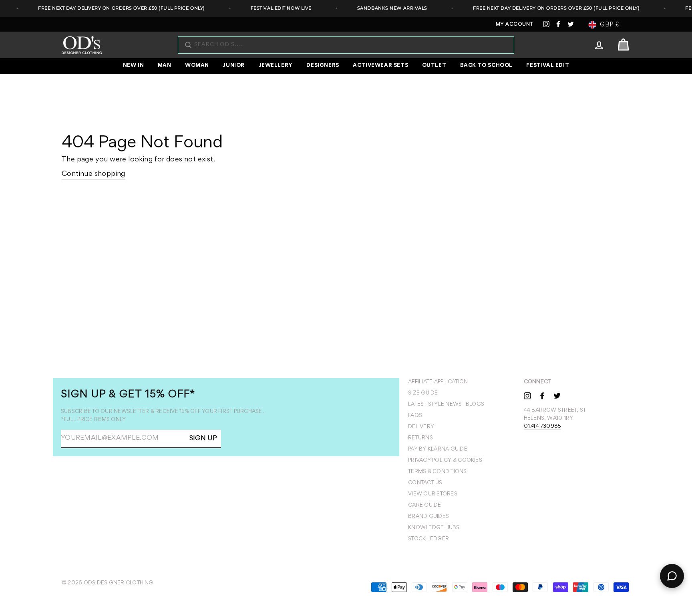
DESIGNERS (322, 65)
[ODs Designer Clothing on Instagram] (527, 395)
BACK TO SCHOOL (486, 65)
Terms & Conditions (437, 471)
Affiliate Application (438, 382)
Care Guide (424, 505)
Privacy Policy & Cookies (445, 460)
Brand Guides (428, 516)
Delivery (421, 427)
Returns (420, 438)
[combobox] (350, 45)
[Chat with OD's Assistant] (672, 576)
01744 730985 (542, 426)
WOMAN (197, 65)
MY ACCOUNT (514, 24)
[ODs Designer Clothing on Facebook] (542, 395)
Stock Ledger (428, 539)
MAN (164, 65)
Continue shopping (93, 174)
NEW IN (133, 65)
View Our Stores (432, 494)
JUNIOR (234, 65)
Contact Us (425, 483)
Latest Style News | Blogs (446, 404)
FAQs (415, 415)
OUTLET (434, 65)
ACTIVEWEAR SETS (380, 65)
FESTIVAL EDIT (547, 65)
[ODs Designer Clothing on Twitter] (557, 395)
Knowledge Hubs (433, 528)
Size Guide (423, 393)
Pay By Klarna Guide (437, 449)
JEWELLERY (276, 65)
